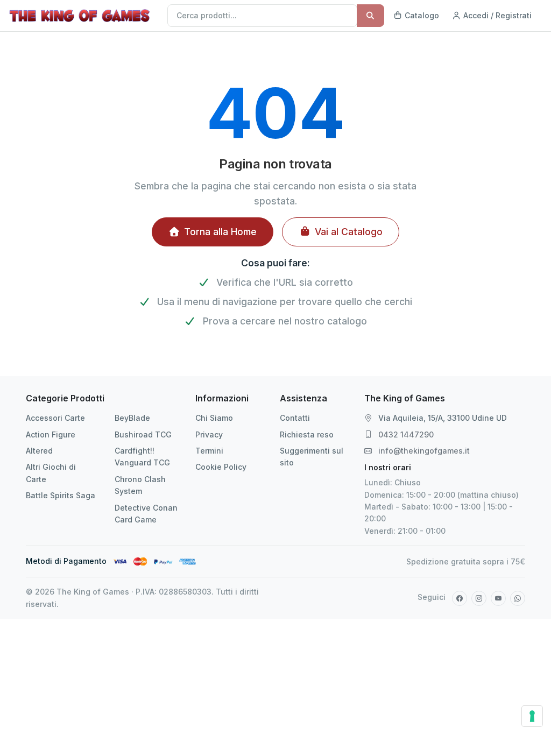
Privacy (209, 434)
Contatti (295, 417)
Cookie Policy (220, 466)
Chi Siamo (214, 417)
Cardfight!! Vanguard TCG (142, 456)
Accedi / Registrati (496, 15)
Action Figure (50, 434)
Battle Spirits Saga (60, 495)
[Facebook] (459, 598)
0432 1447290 (406, 434)
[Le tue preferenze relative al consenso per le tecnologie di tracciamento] (532, 716)
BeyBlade (132, 417)
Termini (209, 450)
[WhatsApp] (517, 598)
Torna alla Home (220, 231)
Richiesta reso (307, 434)
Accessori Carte (55, 417)
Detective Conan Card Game (146, 513)
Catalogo (420, 15)
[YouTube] (498, 598)
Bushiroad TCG (143, 434)
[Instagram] (478, 598)
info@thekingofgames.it (424, 450)
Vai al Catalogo (349, 231)
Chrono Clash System (140, 485)
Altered (39, 450)
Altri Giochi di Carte (51, 472)
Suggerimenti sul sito (311, 456)
